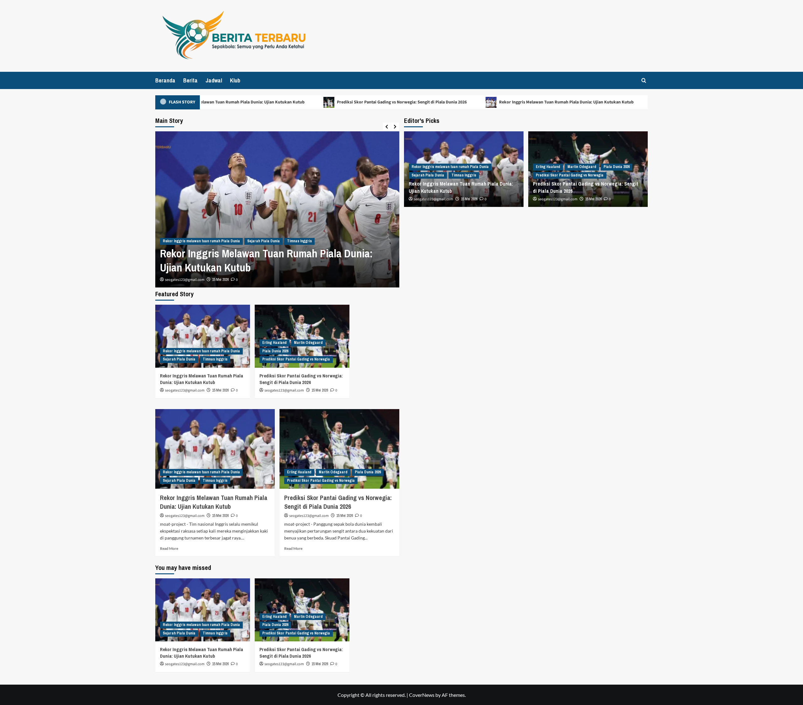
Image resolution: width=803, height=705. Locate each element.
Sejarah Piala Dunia (263, 241)
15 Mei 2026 (220, 279)
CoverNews (421, 695)
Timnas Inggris (299, 241)
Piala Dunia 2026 (617, 166)
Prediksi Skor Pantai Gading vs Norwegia (570, 175)
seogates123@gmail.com (185, 279)
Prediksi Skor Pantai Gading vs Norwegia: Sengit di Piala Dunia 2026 (387, 102)
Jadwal (213, 80)
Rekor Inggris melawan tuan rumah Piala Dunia (201, 241)
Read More (169, 548)
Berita (190, 80)
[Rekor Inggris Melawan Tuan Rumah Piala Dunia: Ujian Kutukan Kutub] (202, 336)
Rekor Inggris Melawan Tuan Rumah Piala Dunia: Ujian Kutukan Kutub (223, 102)
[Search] (644, 80)
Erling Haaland (548, 166)
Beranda (165, 80)
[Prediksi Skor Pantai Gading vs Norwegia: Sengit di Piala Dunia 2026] (302, 336)
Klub (235, 80)
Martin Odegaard (581, 166)
